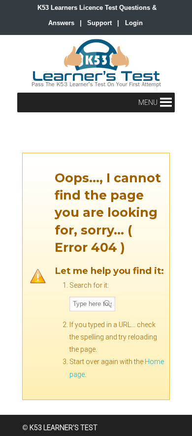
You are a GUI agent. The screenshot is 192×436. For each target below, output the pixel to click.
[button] (148, 102)
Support (99, 23)
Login (134, 23)
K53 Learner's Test (96, 63)
